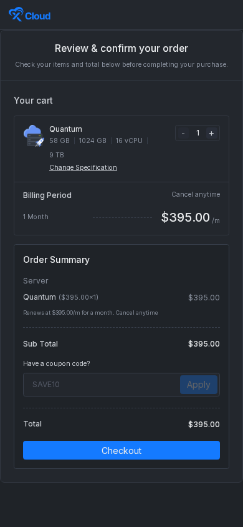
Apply (199, 384)
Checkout (121, 450)
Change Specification (83, 168)
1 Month (36, 217)
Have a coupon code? (56, 364)
